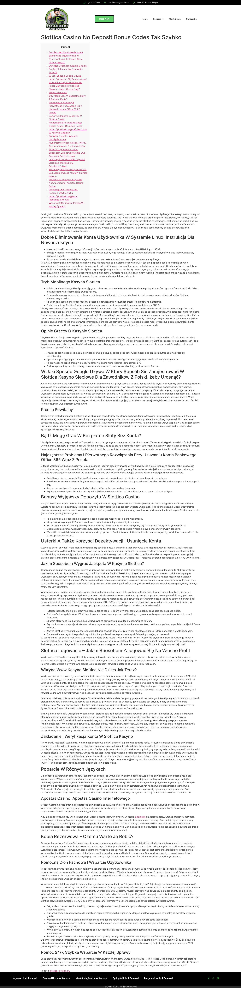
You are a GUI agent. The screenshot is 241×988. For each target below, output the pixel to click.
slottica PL (64, 970)
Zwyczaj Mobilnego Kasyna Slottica (68, 65)
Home (145, 19)
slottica (53, 970)
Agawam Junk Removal (25, 978)
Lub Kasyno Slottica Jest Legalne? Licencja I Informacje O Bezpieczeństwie (67, 163)
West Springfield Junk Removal (91, 978)
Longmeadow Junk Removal (158, 978)
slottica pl (140, 816)
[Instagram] (213, 978)
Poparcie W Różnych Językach (65, 179)
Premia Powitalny (58, 92)
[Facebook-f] (209, 978)
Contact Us (191, 19)
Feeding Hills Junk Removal (56, 978)
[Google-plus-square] (218, 978)
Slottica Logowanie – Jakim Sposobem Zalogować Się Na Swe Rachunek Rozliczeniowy (67, 152)
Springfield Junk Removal (126, 978)
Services (157, 19)
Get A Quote (175, 19)
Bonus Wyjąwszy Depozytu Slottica (67, 169)
